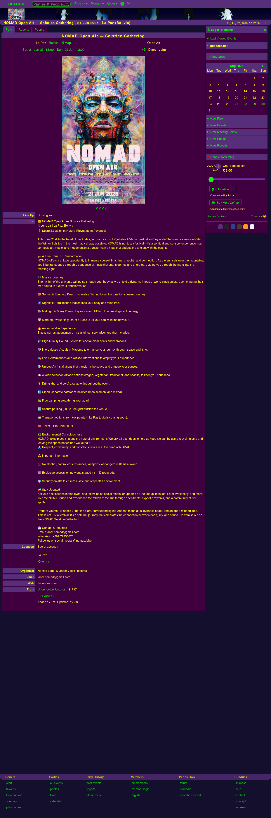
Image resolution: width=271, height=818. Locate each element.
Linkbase (240, 783)
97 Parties (45, 595)
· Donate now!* (224, 189)
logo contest (14, 795)
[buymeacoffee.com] (234, 208)
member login (141, 789)
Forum (183, 783)
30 (263, 104)
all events (56, 783)
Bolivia (54, 42)
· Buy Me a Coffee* (227, 202)
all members (140, 783)
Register (136, 795)
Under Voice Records (52, 589)
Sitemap (11, 801)
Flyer (53, 795)
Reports (24, 29)
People (39, 29)
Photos (54, 789)
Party (9, 29)
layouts (11, 789)
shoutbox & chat (190, 795)
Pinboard (186, 789)
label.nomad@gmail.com (54, 577)
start (9, 783)
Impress (240, 807)
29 (254, 104)
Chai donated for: (234, 165)
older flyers (93, 795)
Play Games (13, 807)
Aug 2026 (236, 65)
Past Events (93, 783)
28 (245, 104)
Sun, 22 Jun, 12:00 (71, 49)
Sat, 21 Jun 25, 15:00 (38, 49)
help (238, 789)
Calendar (56, 801)
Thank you (257, 216)
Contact (240, 795)
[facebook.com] (47, 583)
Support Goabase (217, 216)
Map (68, 42)
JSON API (240, 801)
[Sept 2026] (262, 65)
